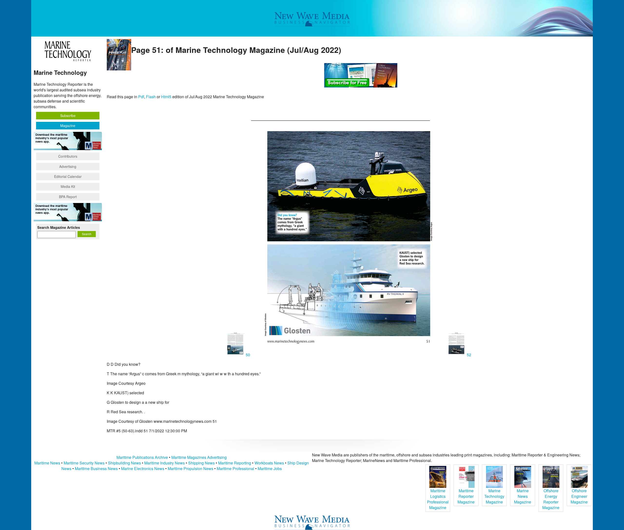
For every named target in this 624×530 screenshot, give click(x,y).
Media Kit (68, 186)
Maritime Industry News (164, 463)
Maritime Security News (84, 463)
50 (248, 354)
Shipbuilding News (124, 463)
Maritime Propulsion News (190, 468)
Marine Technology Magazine (494, 496)
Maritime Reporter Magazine (466, 496)
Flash (151, 96)
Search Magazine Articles (58, 227)
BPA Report (68, 196)
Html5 (166, 96)
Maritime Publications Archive (142, 457)
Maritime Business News (97, 468)
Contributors (67, 156)
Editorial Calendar (68, 176)
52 (468, 354)
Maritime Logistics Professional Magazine (438, 499)
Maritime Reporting (234, 463)
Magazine (67, 125)
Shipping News (201, 463)
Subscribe (68, 115)
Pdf (141, 96)
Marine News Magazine (522, 496)
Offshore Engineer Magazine (579, 496)
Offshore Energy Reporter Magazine (550, 499)
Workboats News (269, 463)
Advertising (67, 166)
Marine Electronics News (142, 468)
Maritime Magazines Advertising (199, 457)
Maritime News (47, 463)
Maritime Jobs (270, 468)
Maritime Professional (235, 468)
